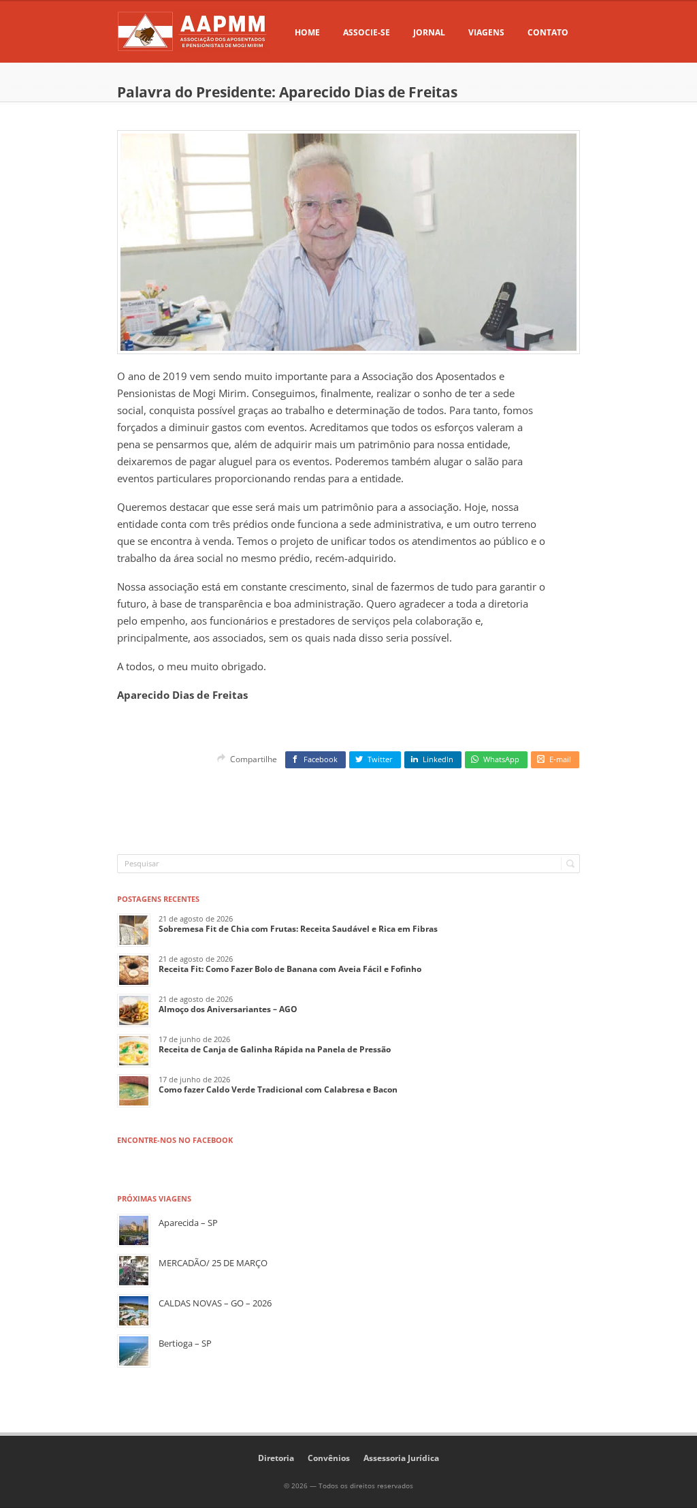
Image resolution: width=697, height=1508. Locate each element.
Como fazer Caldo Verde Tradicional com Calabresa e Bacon (278, 1089)
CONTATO (548, 32)
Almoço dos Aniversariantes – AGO (228, 1009)
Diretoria (276, 1458)
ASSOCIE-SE (366, 32)
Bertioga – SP (185, 1343)
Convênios (329, 1458)
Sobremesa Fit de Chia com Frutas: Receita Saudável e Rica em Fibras (298, 928)
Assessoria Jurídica (401, 1458)
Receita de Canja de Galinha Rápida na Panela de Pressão (275, 1049)
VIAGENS (486, 32)
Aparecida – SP (188, 1222)
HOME (307, 32)
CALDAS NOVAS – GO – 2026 (215, 1303)
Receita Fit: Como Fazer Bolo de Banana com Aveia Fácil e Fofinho (290, 969)
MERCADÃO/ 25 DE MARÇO (213, 1263)
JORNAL (429, 32)
